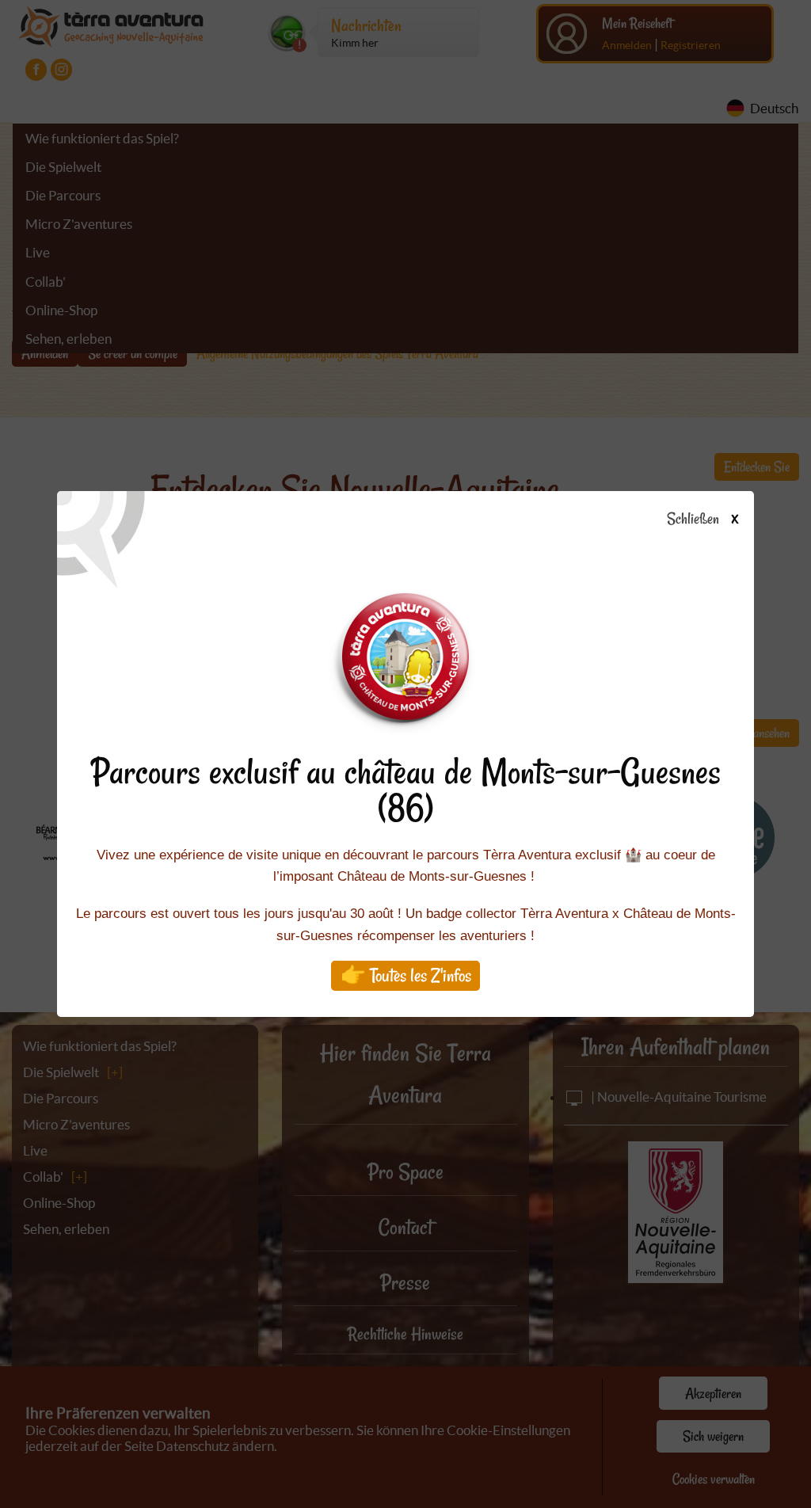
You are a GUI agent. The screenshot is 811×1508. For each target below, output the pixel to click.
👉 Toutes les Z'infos (406, 975)
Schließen (702, 519)
